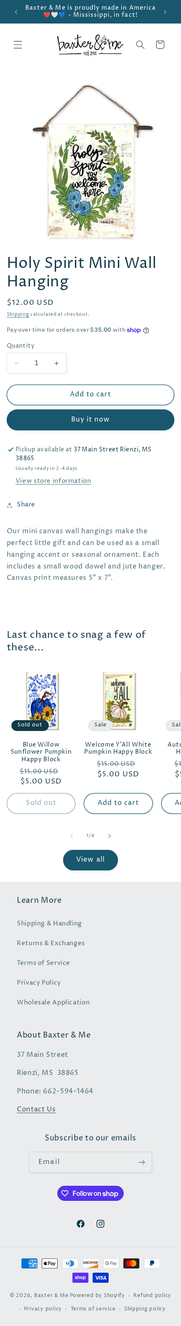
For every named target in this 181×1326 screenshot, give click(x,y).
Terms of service (93, 1309)
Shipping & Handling (49, 924)
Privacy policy (43, 1309)
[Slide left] (71, 836)
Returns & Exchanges (51, 943)
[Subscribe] (141, 1162)
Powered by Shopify (97, 1295)
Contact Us (36, 1109)
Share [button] (26, 505)
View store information (53, 481)
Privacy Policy (39, 983)
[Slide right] (109, 836)
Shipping (18, 314)
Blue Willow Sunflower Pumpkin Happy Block (41, 752)
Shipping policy (145, 1309)
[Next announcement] (165, 12)
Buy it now (90, 419)
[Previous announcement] (16, 12)
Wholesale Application (53, 1002)
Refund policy (152, 1295)
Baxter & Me (51, 1295)
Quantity (21, 346)
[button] (17, 44)
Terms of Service (43, 963)
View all (90, 859)
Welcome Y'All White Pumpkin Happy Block (118, 749)
